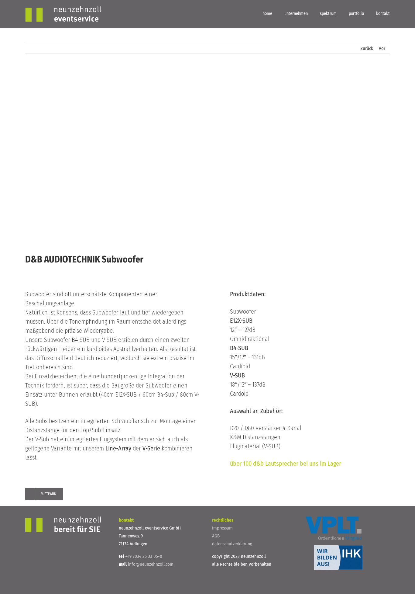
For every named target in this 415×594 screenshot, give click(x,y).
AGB (216, 536)
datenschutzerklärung (232, 544)
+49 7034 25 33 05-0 (143, 556)
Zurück (367, 48)
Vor (382, 48)
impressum (222, 528)
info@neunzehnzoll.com (150, 564)
